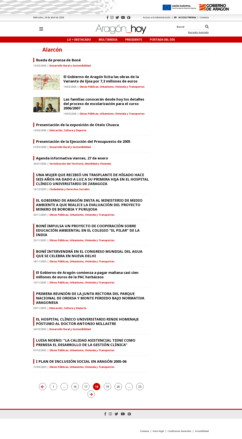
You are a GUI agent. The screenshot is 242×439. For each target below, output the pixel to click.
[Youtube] (123, 17)
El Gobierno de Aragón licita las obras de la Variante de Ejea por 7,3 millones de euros (101, 78)
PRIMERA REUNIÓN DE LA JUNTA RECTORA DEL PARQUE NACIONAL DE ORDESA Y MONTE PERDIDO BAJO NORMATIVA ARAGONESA (90, 298)
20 (118, 387)
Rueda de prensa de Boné (58, 60)
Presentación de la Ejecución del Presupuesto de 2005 (83, 141)
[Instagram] (112, 17)
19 (107, 387)
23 (139, 387)
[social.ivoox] (128, 17)
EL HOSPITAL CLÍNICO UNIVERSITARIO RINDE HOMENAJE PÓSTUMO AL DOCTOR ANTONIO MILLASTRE (87, 321)
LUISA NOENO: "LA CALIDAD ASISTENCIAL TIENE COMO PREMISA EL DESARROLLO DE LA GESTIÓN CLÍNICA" (85, 342)
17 (85, 387)
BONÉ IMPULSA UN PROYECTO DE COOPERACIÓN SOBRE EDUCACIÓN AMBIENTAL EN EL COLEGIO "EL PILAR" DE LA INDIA (88, 230)
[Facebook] (107, 17)
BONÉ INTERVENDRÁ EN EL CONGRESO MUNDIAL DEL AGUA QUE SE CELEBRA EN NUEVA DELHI (89, 253)
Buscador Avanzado (198, 32)
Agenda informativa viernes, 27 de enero (72, 158)
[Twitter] (117, 17)
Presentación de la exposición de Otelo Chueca (77, 125)
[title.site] (214, 7)
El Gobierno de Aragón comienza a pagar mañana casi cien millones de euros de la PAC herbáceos (87, 274)
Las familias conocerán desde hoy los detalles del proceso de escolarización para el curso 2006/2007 (103, 103)
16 (75, 387)
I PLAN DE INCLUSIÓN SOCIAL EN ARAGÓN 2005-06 (81, 361)
